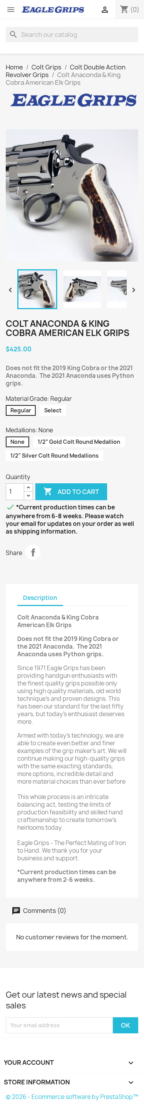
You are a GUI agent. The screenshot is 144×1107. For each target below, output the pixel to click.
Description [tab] (40, 598)
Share (33, 552)
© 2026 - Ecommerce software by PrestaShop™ (72, 1097)
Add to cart (71, 491)
